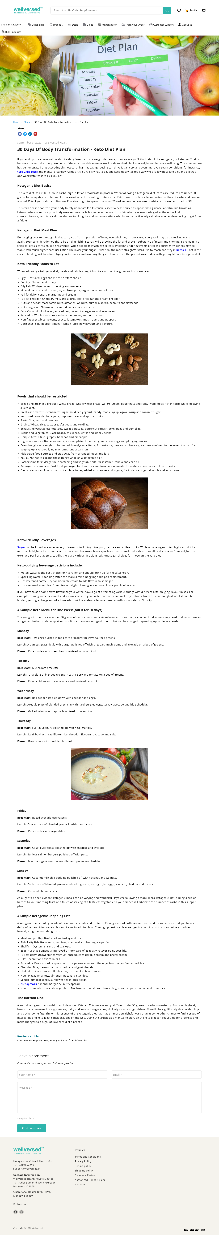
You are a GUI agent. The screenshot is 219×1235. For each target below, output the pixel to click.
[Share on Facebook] (20, 134)
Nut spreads (29, 984)
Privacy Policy (83, 1161)
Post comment (32, 1128)
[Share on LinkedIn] (30, 134)
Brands (57, 24)
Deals (75, 24)
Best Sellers (38, 24)
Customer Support (163, 24)
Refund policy (83, 1165)
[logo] (28, 10)
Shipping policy (84, 1170)
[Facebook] (15, 1212)
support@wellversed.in (26, 1168)
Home (16, 122)
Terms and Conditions (88, 1156)
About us (187, 24)
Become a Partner (85, 1175)
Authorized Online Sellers (90, 1179)
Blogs (90, 24)
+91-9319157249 (23, 1164)
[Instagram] (21, 1212)
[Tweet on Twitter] (25, 134)
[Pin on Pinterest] (35, 134)
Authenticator (109, 24)
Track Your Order (135, 24)
